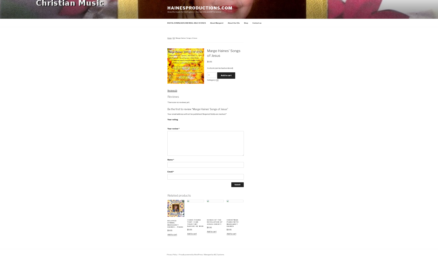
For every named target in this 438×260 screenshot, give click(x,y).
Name (170, 160)
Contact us (256, 23)
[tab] (172, 90)
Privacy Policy (172, 255)
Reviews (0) (172, 90)
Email (170, 172)
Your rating (172, 120)
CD (174, 38)
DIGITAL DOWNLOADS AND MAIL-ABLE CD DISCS (186, 23)
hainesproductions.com (199, 7)
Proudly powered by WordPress (191, 255)
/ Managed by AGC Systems (213, 255)
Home (169, 38)
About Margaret (216, 23)
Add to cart (226, 75)
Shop (246, 23)
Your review (173, 129)
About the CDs (234, 23)
